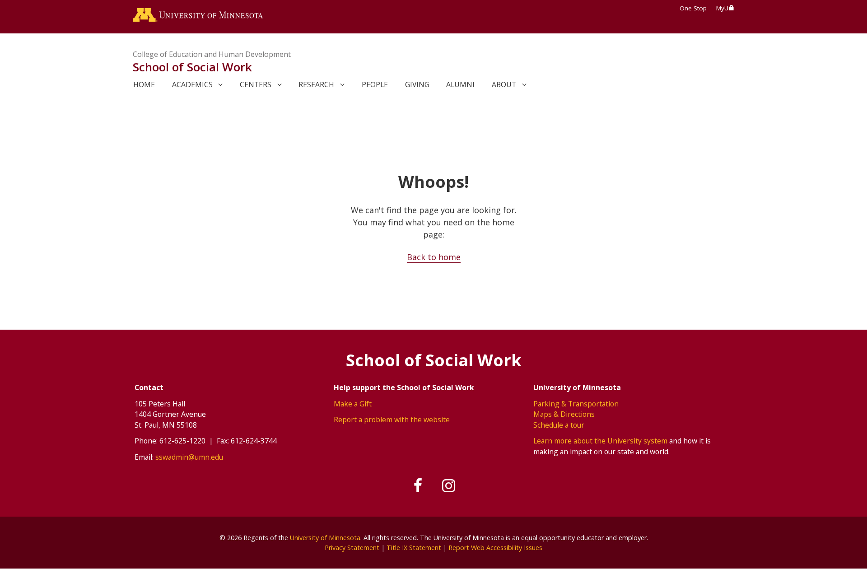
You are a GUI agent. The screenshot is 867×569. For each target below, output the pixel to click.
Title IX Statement (414, 547)
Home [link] (144, 84)
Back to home (434, 257)
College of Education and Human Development (212, 54)
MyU (722, 8)
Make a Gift (353, 404)
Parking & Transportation (576, 404)
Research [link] (316, 84)
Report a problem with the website (392, 419)
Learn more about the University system (600, 441)
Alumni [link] (460, 84)
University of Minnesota (325, 537)
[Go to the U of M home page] (198, 16)
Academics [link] (192, 84)
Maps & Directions (564, 414)
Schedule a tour (558, 425)
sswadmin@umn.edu (189, 457)
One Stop (693, 8)
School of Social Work (192, 67)
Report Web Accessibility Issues (495, 547)
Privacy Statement (352, 547)
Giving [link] (417, 84)
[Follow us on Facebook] (418, 486)
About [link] (504, 84)
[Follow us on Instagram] (449, 486)
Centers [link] (255, 84)
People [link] (375, 84)
